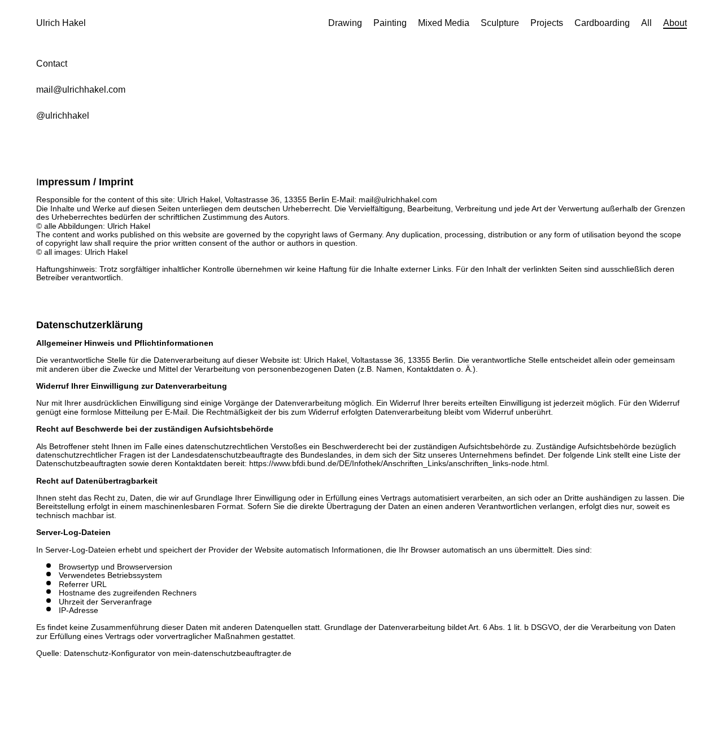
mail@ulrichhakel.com (80, 89)
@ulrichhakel (62, 115)
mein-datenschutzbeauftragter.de (232, 653)
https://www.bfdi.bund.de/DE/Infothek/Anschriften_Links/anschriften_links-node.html (398, 463)
